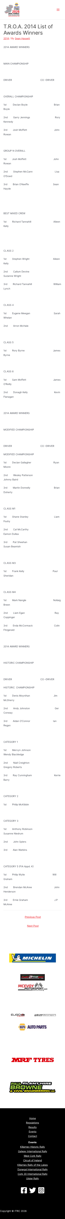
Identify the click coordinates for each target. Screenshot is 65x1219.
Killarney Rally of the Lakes (32, 1164)
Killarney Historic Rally (32, 1146)
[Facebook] (23, 1190)
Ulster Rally (32, 1178)
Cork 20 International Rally (32, 1173)
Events (32, 1131)
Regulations (32, 1122)
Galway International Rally (32, 1151)
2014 (6, 38)
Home (32, 1118)
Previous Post (33, 917)
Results (32, 1127)
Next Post (33, 925)
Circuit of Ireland (32, 1160)
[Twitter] (32, 1190)
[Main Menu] (58, 9)
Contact (32, 1136)
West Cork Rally (32, 1155)
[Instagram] (41, 1190)
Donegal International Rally (33, 1169)
